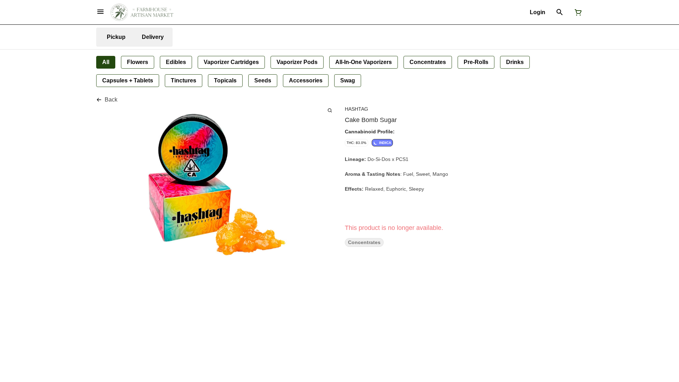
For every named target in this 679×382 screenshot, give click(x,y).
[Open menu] (100, 11)
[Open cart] (577, 12)
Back (111, 100)
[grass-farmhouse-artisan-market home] (141, 12)
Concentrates (364, 242)
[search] (329, 110)
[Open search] (559, 12)
